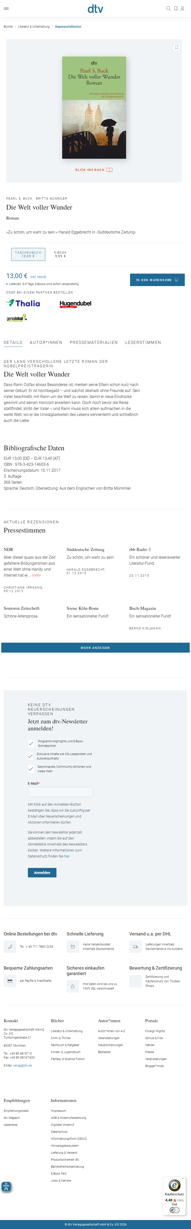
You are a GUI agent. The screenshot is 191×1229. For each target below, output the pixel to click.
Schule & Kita (154, 1038)
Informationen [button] (63, 1100)
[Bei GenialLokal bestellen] (30, 317)
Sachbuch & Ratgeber (65, 1045)
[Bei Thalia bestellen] (30, 303)
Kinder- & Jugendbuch (66, 1052)
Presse (149, 1052)
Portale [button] (151, 1020)
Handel (149, 1045)
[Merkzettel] (176, 8)
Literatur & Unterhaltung (67, 1031)
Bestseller (104, 1052)
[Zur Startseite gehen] (95, 8)
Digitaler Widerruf (62, 1125)
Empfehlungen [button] (17, 1100)
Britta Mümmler (52, 198)
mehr (36, 575)
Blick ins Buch (89, 170)
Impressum (58, 1111)
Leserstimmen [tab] (143, 343)
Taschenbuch (28, 254)
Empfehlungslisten (16, 1111)
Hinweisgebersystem (65, 1146)
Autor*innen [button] (109, 1020)
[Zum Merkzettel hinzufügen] (176, 47)
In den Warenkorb (154, 280)
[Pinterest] (113, 1209)
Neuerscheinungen (110, 1045)
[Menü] (6, 8)
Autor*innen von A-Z (111, 1031)
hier (66, 856)
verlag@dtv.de (22, 1065)
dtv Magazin (12, 1118)
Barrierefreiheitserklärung (67, 1166)
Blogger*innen (154, 1066)
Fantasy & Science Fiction (68, 1059)
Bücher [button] (57, 1020)
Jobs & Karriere (61, 1180)
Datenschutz (59, 1132)
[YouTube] (101, 1209)
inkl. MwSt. (39, 277)
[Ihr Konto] (183, 8)
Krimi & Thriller (61, 1038)
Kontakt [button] (11, 1020)
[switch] (175, 1210)
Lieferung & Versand (64, 1152)
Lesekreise (10, 1125)
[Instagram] (90, 1209)
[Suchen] (169, 8)
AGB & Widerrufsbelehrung (68, 1118)
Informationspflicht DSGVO (69, 1139)
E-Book (60, 254)
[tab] (13, 344)
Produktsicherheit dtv (65, 1159)
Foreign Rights (155, 1031)
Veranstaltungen (109, 1038)
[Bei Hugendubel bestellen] (84, 304)
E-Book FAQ (58, 1173)
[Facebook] (78, 1209)
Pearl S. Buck (19, 198)
